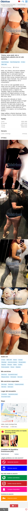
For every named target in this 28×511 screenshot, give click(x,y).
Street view (13, 426)
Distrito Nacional (5, 454)
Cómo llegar (4, 426)
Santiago (17, 454)
